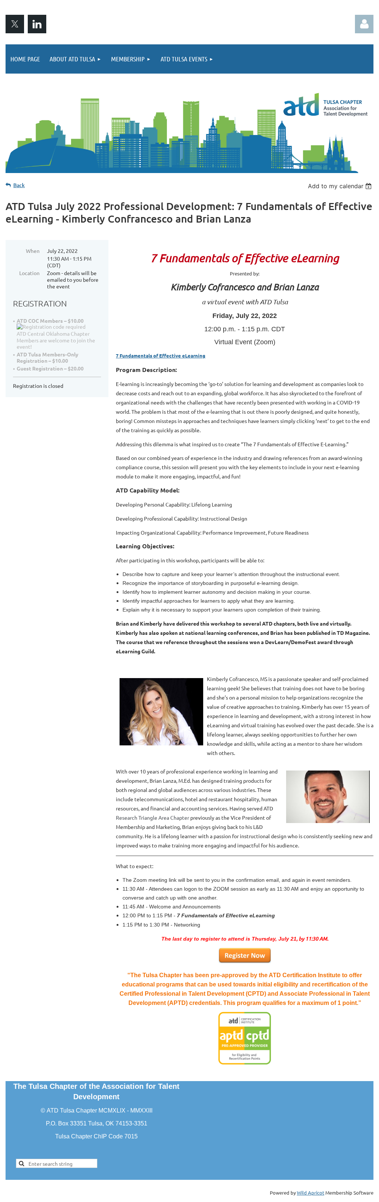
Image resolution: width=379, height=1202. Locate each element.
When (33, 250)
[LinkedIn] (37, 24)
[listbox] (340, 186)
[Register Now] (245, 961)
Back (19, 185)
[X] (15, 24)
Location (29, 273)
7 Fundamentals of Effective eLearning (160, 355)
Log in (364, 24)
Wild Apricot (310, 1192)
